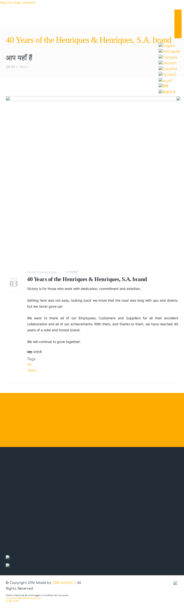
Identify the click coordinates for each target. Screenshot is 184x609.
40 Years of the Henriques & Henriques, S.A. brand (87, 279)
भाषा (29, 352)
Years (23, 67)
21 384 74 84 (12, 601)
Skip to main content (18, 3)
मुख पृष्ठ (10, 67)
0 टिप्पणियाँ (72, 272)
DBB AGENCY (63, 583)
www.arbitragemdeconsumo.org (23, 598)
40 (29, 365)
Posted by (42, 272)
